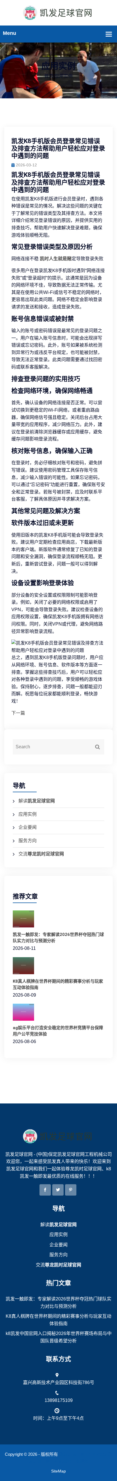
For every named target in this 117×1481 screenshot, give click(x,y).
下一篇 (18, 713)
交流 (41, 853)
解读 (36, 800)
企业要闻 (27, 827)
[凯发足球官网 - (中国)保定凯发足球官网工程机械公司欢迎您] (58, 12)
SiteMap (58, 1471)
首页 (48, 76)
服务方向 (27, 840)
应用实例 (27, 814)
